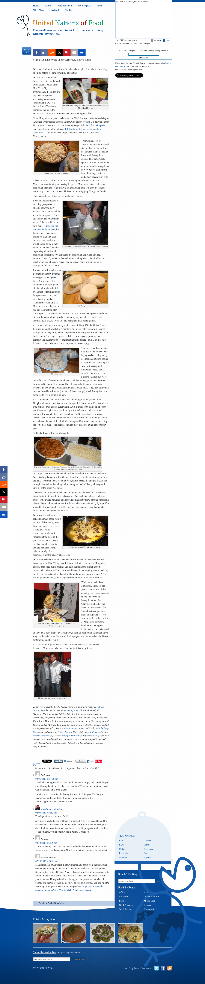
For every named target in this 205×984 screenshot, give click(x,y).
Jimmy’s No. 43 (74, 710)
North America (126, 904)
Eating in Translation (72, 735)
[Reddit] (52, 52)
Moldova (123, 857)
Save (100, 761)
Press (99, 5)
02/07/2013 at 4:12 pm (46, 812)
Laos (121, 840)
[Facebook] (37, 52)
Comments (146, 968)
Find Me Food (64, 5)
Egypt (121, 844)
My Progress (84, 5)
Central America (151, 896)
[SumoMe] (82, 52)
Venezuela (148, 848)
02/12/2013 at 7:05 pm (46, 842)
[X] (59, 52)
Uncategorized (150, 909)
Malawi (122, 848)
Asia (146, 892)
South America (126, 909)
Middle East (149, 900)
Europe (122, 900)
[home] (68, 35)
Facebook (54, 9)
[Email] (74, 52)
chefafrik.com (92, 731)
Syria (146, 853)
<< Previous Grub (44, 903)
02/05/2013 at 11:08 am (46, 778)
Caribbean (123, 896)
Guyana (147, 840)
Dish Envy (94, 735)
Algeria (147, 857)
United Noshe (64, 731)
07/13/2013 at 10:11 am (46, 861)
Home (36, 5)
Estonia (147, 844)
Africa (122, 892)
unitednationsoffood (50, 808)
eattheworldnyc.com (42, 735)
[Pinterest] (67, 52)
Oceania (147, 904)
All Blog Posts (132, 968)
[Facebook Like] (44, 52)
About (48, 5)
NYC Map (38, 9)
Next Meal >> (61, 903)
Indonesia (123, 853)
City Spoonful (70, 728)
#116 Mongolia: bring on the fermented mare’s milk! (62, 59)
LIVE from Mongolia (94, 125)
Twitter (69, 9)
